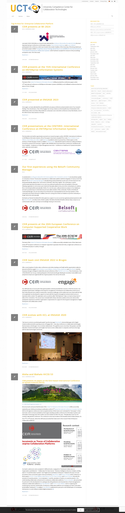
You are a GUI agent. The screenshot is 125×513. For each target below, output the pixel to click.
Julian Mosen (33, 92)
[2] (48, 478)
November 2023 (94, 54)
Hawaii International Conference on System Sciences (68, 409)
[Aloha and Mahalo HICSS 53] (14, 376)
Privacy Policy (103, 1)
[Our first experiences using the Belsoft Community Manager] (14, 169)
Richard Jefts (58, 322)
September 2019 (94, 79)
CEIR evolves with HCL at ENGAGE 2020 (44, 314)
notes (102, 122)
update (103, 129)
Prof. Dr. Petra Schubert (56, 476)
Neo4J (92, 122)
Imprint (97, 1)
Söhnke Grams (51, 141)
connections (105, 98)
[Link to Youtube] (114, 1)
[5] (36, 487)
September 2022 (94, 63)
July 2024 (92, 48)
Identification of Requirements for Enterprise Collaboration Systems (101, 116)
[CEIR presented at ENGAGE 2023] (14, 102)
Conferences (28, 29)
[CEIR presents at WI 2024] (14, 29)
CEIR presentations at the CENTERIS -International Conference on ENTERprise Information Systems (50, 127)
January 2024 (93, 52)
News (33, 29)
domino (93, 103)
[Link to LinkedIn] (112, 1)
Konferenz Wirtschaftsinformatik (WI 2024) (65, 43)
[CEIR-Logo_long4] (42, 8)
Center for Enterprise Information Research (42, 82)
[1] (38, 478)
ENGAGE (60, 271)
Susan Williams (48, 269)
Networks (97, 122)
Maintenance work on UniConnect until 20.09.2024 (100, 29)
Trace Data (107, 126)
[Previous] (26, 444)
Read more (25, 55)
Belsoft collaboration (107, 91)
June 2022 (92, 66)
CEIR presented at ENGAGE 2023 (40, 99)
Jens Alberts (37, 140)
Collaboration (101, 95)
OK (80, 510)
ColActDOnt (94, 95)
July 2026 (92, 44)
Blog (23, 29)
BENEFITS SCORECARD (96, 93)
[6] (53, 489)
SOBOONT (93, 124)
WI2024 (92, 131)
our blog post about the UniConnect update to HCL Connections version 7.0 (50, 177)
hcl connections (97, 110)
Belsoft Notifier (28, 200)
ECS (97, 103)
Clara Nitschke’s (46, 483)
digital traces (94, 100)
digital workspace (103, 100)
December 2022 (94, 59)
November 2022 (94, 61)
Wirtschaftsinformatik (101, 131)
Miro (105, 119)
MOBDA (109, 119)
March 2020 (93, 74)
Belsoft (99, 91)
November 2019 (94, 77)
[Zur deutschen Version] (109, 1)
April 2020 (92, 72)
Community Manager (96, 98)
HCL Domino (106, 110)
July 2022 (92, 64)
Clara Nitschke (46, 487)
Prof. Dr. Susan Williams (36, 476)
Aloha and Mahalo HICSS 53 (37, 374)
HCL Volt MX (94, 112)
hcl (92, 110)
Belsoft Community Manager (36, 180)
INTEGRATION (94, 119)
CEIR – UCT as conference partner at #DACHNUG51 (100, 32)
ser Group (66, 271)
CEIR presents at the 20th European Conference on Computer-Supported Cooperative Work (50, 226)
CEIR (104, 93)
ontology (108, 122)
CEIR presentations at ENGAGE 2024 (97, 35)
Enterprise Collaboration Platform (99, 105)
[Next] (78, 444)
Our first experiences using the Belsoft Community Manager (51, 168)
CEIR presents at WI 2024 (36, 26)
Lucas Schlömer (71, 45)
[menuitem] (85, 1)
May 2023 (92, 57)
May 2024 (92, 50)
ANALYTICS (93, 91)
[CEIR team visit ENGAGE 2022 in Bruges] (14, 262)
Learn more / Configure (92, 510)
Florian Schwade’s (68, 480)
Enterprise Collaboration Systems (98, 108)
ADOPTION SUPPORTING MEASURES (99, 88)
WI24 (108, 129)
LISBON (100, 119)
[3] (76, 478)
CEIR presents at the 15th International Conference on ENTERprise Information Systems (51, 68)
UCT (92, 129)
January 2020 (93, 75)
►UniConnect (85, 1)
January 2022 (93, 68)
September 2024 (94, 46)
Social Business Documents (97, 126)
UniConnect (97, 129)
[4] (40, 483)
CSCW (111, 98)
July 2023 (92, 55)
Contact (91, 1)
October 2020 (93, 70)
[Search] (112, 16)
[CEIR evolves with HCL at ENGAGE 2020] (14, 317)
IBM (99, 112)
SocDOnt (100, 124)
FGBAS (109, 108)
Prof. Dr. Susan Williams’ (59, 483)
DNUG (109, 100)
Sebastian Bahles (34, 59)
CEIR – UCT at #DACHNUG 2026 (97, 24)
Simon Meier (30, 140)
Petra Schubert (55, 45)
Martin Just (62, 45)
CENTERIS (108, 93)
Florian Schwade (65, 474)
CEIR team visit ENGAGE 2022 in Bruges (44, 260)
